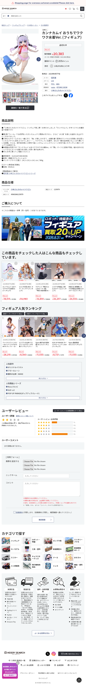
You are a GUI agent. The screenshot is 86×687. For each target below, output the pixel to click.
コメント (9, 482)
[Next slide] (38, 59)
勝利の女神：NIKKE (15, 374)
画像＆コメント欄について (25, 416)
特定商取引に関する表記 (46, 673)
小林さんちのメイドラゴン (61, 90)
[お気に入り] (70, 8)
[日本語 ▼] (66, 8)
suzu (53, 87)
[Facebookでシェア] (71, 95)
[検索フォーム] (77, 9)
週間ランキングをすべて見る (12, 314)
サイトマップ (43, 678)
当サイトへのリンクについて (67, 673)
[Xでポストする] (66, 95)
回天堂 (53, 77)
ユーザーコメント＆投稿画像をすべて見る (68, 411)
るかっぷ (11, 390)
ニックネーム (11, 475)
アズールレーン (14, 370)
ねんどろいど (13, 386)
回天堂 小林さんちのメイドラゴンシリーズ (19, 173)
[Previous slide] (2, 280)
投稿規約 (19, 512)
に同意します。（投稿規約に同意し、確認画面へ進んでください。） (44, 512)
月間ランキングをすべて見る (36, 314)
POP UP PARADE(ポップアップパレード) (23, 393)
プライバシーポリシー (27, 673)
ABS (57, 84)
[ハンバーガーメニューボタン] (82, 9)
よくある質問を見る (42, 633)
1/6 (52, 80)
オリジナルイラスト (15, 367)
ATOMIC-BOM (62, 87)
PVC (52, 84)
